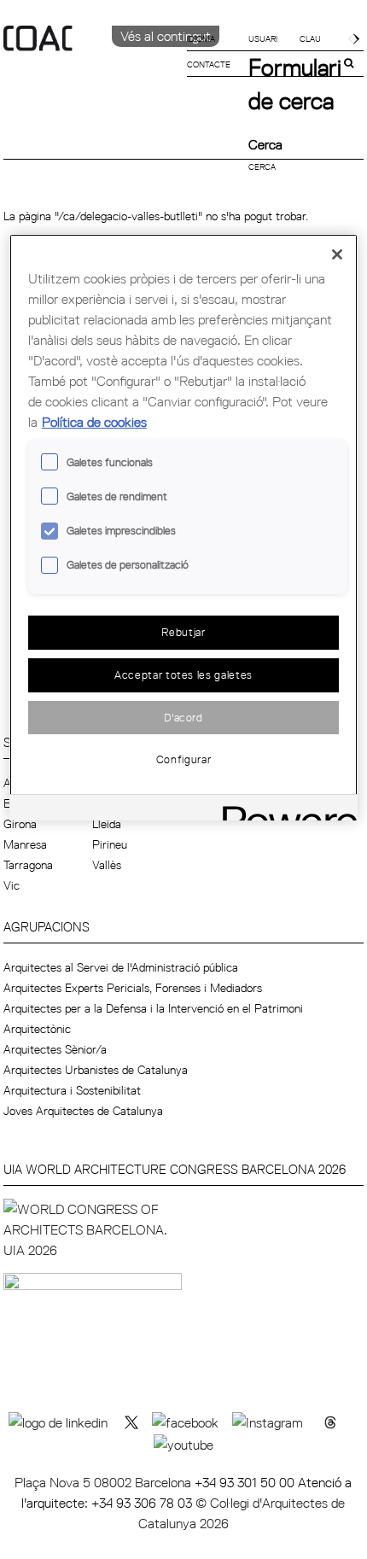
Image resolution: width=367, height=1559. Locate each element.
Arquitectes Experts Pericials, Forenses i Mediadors (132, 988)
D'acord (183, 717)
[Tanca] (337, 254)
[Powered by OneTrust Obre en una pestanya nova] (284, 809)
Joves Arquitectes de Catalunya (83, 1110)
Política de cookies (94, 421)
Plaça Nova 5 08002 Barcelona (105, 1482)
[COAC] (93, 67)
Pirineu (109, 844)
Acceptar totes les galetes (183, 674)
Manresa (25, 844)
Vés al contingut (165, 35)
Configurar (184, 759)
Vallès (106, 865)
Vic (11, 885)
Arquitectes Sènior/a (55, 1049)
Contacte (208, 64)
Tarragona (28, 865)
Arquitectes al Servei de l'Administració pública (120, 967)
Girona (20, 824)
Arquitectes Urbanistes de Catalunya (95, 1069)
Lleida (106, 824)
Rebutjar (183, 631)
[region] (183, 527)
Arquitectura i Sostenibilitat (72, 1090)
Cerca (265, 144)
